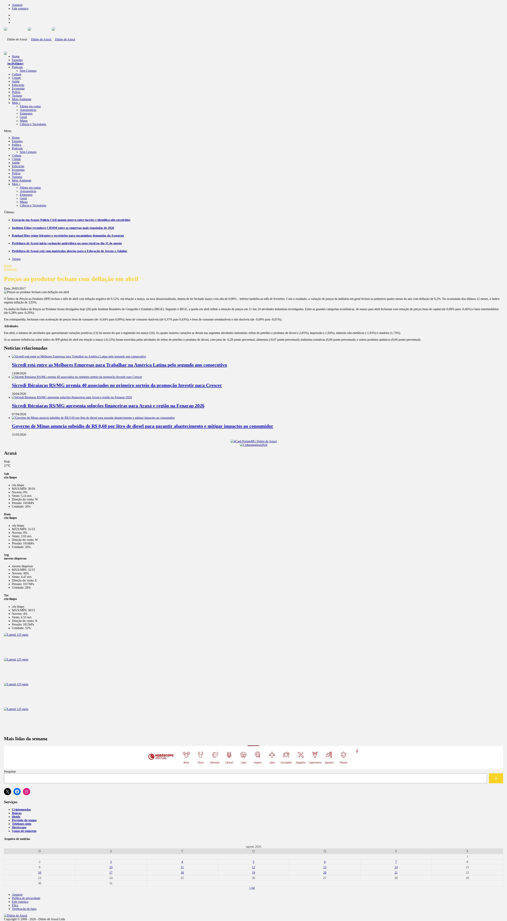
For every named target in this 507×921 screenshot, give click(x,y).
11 (182, 867)
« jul (252, 887)
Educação (18, 85)
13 (324, 867)
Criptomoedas (21, 809)
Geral (23, 117)
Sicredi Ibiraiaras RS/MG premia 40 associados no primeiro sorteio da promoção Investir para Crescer (117, 385)
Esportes (17, 60)
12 (253, 867)
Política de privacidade (26, 898)
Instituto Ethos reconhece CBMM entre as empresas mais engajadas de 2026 (63, 228)
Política (16, 63)
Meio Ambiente (21, 99)
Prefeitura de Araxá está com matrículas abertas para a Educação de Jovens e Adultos (69, 251)
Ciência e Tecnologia (33, 124)
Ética (15, 905)
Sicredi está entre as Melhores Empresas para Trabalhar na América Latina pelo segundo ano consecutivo (119, 364)
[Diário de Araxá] (51, 39)
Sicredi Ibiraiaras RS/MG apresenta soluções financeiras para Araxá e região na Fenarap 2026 (108, 405)
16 (39, 872)
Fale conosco (20, 8)
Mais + (16, 102)
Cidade (16, 77)
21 (396, 872)
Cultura (16, 74)
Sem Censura (28, 70)
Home (8, 265)
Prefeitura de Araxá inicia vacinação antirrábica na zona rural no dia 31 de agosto (67, 243)
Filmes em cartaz (30, 106)
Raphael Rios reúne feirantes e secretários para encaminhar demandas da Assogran (68, 235)
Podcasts (17, 67)
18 (182, 872)
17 (110, 872)
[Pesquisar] (496, 778)
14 (396, 867)
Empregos (26, 113)
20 (324, 872)
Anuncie (17, 5)
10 (110, 867)
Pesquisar (10, 771)
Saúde (16, 81)
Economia (18, 88)
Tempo (16, 259)
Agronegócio (28, 110)
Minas (24, 120)
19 (253, 872)
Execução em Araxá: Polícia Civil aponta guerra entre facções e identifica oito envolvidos (71, 220)
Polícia (16, 92)
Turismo (17, 95)
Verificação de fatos (24, 908)
